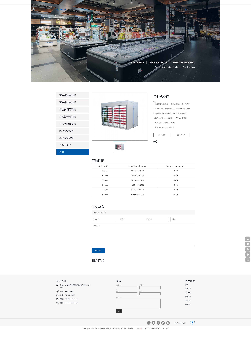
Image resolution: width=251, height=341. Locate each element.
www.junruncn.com (71, 303)
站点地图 (165, 328)
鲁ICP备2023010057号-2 (152, 328)
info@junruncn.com (71, 299)
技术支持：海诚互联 (127, 328)
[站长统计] (139, 328)
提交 (119, 311)
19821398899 (69, 291)
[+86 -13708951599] (247, 254)
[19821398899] (247, 239)
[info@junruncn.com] (247, 244)
